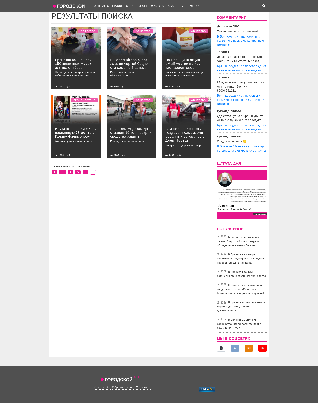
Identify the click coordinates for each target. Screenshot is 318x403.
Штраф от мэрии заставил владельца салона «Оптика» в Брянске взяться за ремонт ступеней (240, 289)
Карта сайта (102, 387)
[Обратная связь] (197, 6)
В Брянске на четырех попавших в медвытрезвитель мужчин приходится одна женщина (241, 258)
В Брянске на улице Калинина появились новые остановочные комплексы (240, 40)
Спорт (143, 5)
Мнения (187, 5)
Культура (157, 5)
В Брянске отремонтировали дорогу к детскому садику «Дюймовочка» (241, 306)
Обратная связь (123, 387)
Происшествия (123, 5)
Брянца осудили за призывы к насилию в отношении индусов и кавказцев (240, 99)
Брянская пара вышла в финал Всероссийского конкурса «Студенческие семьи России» (238, 241)
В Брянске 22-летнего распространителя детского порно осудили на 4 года (239, 323)
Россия (173, 5)
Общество (101, 5)
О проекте (143, 387)
